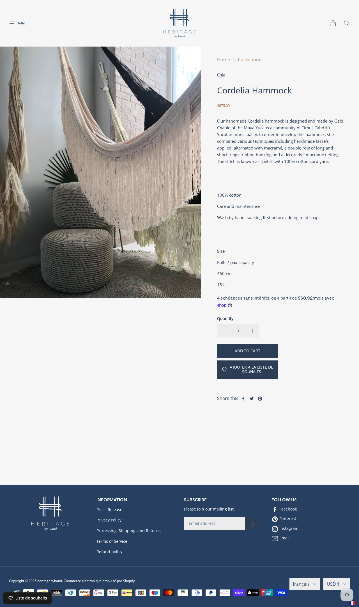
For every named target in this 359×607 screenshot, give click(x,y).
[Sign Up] (252, 523)
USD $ (333, 584)
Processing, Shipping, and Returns (128, 530)
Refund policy (109, 551)
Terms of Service (111, 541)
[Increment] (252, 330)
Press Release (109, 509)
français (301, 584)
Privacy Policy (108, 520)
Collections (249, 59)
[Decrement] (224, 330)
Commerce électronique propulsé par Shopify (99, 580)
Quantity (225, 318)
